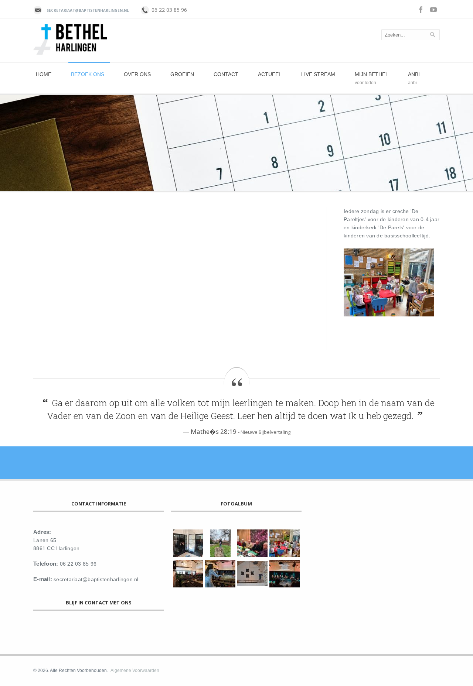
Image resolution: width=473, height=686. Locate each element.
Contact (226, 74)
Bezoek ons (87, 74)
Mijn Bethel (371, 74)
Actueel (270, 74)
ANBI (414, 74)
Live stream (318, 74)
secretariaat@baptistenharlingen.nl (88, 10)
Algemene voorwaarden (134, 670)
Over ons (137, 74)
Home (43, 74)
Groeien (182, 74)
